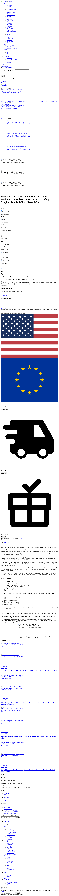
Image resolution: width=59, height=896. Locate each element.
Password (3, 73)
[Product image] (12, 657)
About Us (6, 806)
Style (2, 208)
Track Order (7, 797)
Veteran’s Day (10, 30)
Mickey (8, 35)
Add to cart (3, 285)
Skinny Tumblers (11, 8)
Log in (2, 76)
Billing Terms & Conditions (10, 810)
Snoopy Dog (10, 38)
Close (2, 889)
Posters (8, 10)
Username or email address (8, 70)
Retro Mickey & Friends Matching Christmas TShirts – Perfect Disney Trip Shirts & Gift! (29, 671)
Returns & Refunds (8, 796)
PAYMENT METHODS (10, 813)
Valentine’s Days (11, 29)
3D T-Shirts (9, 5)
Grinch (8, 42)
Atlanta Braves (10, 45)
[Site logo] (3, 1)
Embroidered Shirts (11, 9)
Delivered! (3, 536)
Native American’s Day (12, 31)
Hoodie (2, 225)
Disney (8, 34)
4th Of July (9, 24)
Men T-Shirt (4, 216)
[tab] (31, 542)
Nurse (8, 53)
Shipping (9, 60)
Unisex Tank (4, 265)
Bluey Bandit (10, 41)
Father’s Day (10, 26)
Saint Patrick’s (10, 20)
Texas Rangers (10, 47)
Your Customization (5, 276)
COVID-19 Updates (12, 59)
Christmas (9, 22)
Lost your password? (6, 79)
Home (2, 87)
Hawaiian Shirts (11, 12)
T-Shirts (9, 6)
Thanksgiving (10, 23)
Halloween (9, 19)
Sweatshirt (3, 233)
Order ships (3, 473)
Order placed (4, 409)
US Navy (9, 52)
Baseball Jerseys (11, 15)
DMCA (5, 800)
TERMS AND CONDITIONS (11, 811)
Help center (6, 793)
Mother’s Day (10, 27)
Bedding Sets (10, 16)
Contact (9, 62)
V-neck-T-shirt (4, 257)
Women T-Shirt (4, 249)
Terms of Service (8, 809)
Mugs (8, 13)
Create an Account (8, 67)
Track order (9, 58)
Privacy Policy (7, 807)
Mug (2, 274)
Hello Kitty (9, 40)
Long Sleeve (4, 241)
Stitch (8, 37)
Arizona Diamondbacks (12, 48)
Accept (2, 891)
